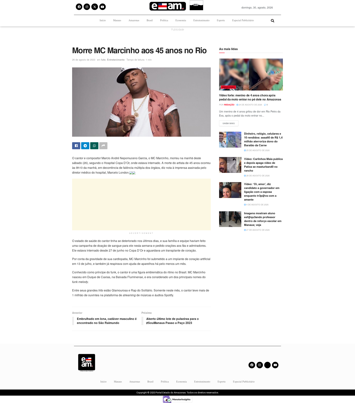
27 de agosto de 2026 (258, 229)
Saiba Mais (230, 122)
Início (103, 20)
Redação (229, 104)
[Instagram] (87, 7)
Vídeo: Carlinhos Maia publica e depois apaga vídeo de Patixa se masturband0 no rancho (263, 165)
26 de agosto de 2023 (83, 59)
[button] (272, 21)
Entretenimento (201, 20)
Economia (180, 20)
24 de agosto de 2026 (250, 104)
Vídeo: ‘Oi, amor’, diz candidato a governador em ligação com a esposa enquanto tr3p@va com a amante (261, 192)
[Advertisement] (141, 204)
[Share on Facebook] (76, 145)
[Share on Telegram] (85, 145)
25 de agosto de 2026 (258, 150)
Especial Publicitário (243, 20)
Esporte (221, 20)
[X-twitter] (94, 7)
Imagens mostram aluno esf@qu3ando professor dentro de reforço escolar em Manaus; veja (262, 219)
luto (103, 59)
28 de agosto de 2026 (258, 175)
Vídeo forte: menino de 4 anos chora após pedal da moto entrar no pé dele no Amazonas (250, 97)
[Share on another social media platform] (103, 145)
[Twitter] (267, 365)
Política (164, 20)
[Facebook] (79, 7)
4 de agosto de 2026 (257, 204)
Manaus (117, 20)
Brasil (150, 20)
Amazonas (134, 20)
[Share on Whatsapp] (94, 145)
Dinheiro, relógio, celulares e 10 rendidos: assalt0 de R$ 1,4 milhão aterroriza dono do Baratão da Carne (263, 139)
